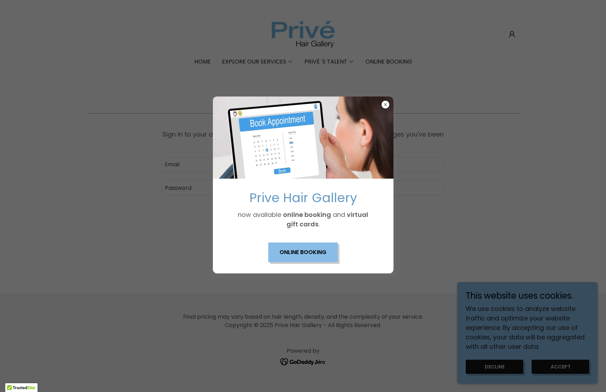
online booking (303, 252)
